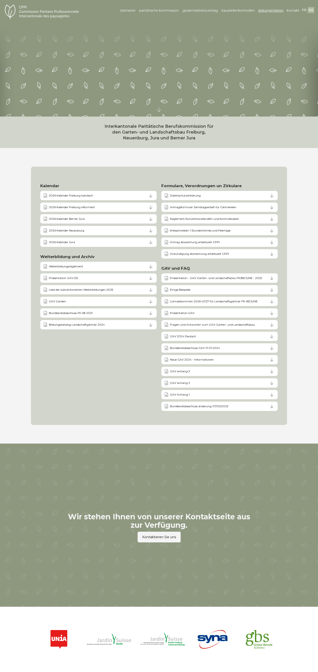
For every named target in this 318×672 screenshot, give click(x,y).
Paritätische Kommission (159, 10)
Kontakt (293, 10)
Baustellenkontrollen (238, 10)
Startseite (127, 10)
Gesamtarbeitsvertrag (200, 10)
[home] (47, 12)
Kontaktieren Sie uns (159, 537)
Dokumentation (271, 10)
